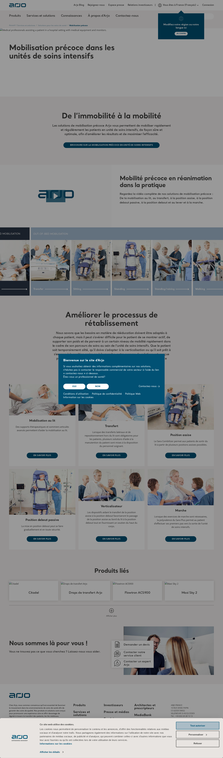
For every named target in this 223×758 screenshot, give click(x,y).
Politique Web (132, 394)
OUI (74, 386)
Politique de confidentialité (107, 394)
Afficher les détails (50, 752)
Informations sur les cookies (56, 743)
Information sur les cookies (78, 397)
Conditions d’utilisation (76, 394)
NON (97, 386)
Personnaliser (196, 734)
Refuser (198, 743)
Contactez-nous (148, 386)
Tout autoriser (197, 725)
